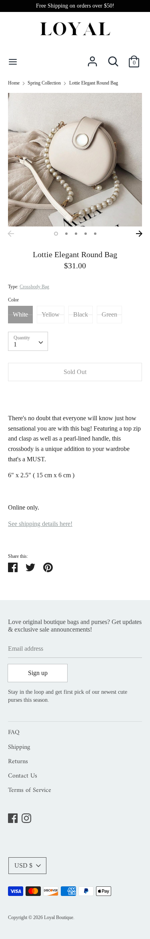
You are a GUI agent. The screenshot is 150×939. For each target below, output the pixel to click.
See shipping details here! (40, 523)
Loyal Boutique (58, 917)
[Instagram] (26, 816)
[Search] (113, 58)
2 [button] (66, 233)
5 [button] (95, 233)
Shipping (19, 747)
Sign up (38, 672)
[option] (75, 159)
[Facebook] (13, 816)
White (20, 314)
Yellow (51, 314)
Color (13, 300)
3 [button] (76, 233)
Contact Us (22, 776)
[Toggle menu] (13, 61)
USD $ (23, 865)
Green (109, 314)
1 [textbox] (15, 344)
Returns (18, 762)
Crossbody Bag (34, 286)
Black (80, 314)
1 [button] (56, 234)
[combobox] (28, 341)
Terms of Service (29, 790)
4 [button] (85, 233)
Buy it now (75, 395)
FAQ (14, 733)
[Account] (92, 58)
